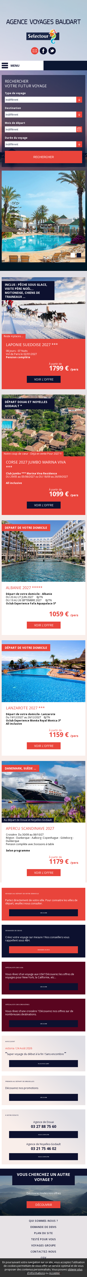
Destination (13, 108)
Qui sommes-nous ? (43, 1221)
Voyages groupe (43, 1245)
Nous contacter (43, 1135)
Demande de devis (43, 1227)
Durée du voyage (16, 138)
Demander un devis (44, 950)
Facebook (43, 50)
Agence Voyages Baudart (43, 22)
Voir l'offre (58, 254)
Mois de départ (15, 123)
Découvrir (43, 913)
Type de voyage (15, 93)
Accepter (54, 1273)
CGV (43, 1258)
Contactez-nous (44, 1251)
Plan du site (43, 1233)
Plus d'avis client (43, 1064)
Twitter (52, 50)
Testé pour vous (43, 1239)
